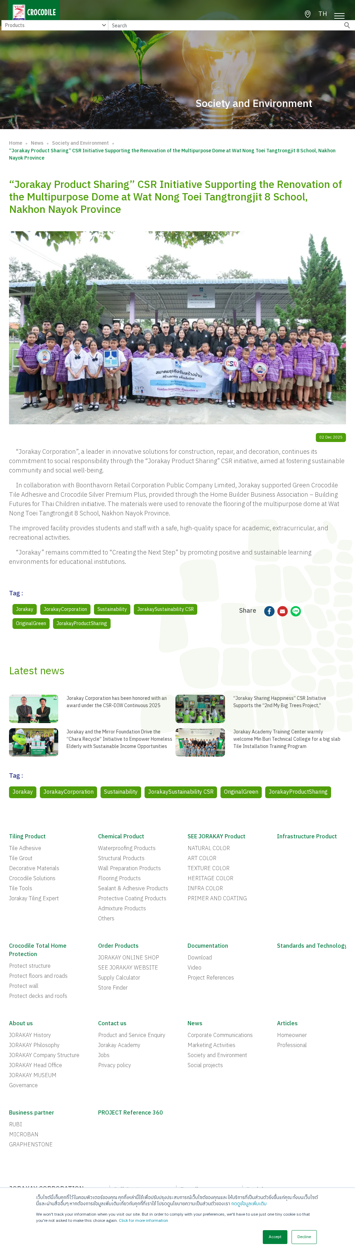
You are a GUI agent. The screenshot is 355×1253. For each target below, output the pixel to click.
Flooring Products (119, 879)
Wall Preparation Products (129, 869)
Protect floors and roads (38, 976)
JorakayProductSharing (82, 624)
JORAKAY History (30, 1035)
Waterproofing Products (127, 849)
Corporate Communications (220, 1035)
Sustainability (112, 609)
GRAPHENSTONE (31, 1145)
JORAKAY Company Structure (44, 1056)
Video (194, 968)
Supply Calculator (119, 978)
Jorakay (24, 609)
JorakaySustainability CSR (165, 609)
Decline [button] (304, 1237)
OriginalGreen (31, 624)
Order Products (118, 946)
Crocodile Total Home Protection (38, 950)
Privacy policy (114, 1066)
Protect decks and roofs (38, 996)
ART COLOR (202, 859)
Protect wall (23, 986)
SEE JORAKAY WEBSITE (128, 968)
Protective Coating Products (132, 899)
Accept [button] (275, 1237)
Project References (211, 978)
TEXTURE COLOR (209, 869)
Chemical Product (121, 837)
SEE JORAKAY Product (216, 837)
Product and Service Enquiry (131, 1035)
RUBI (15, 1125)
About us (21, 1024)
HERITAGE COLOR (210, 879)
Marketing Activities (211, 1046)
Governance (23, 1086)
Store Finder (113, 988)
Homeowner (292, 1035)
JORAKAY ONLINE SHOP (128, 958)
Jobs (104, 1056)
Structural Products (121, 859)
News (37, 143)
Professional (292, 1046)
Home (15, 143)
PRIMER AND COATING (217, 899)
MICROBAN (23, 1135)
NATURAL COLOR (209, 849)
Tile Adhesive (25, 849)
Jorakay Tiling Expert (34, 899)
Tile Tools (20, 889)
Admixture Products (122, 909)
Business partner (31, 1113)
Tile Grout (21, 859)
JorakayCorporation (65, 609)
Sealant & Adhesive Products (133, 889)
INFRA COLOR (205, 889)
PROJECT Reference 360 (130, 1113)
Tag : (16, 594)
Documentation (208, 946)
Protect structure (30, 966)
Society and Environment (80, 143)
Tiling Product (27, 837)
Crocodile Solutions (32, 879)
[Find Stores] (308, 14)
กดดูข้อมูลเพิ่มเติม (249, 1204)
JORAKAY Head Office (35, 1066)
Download (200, 958)
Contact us (112, 1024)
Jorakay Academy (119, 1046)
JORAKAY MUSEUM (33, 1076)
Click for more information (143, 1220)
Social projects (205, 1066)
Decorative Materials (34, 869)
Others (106, 919)
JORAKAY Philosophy (34, 1046)
